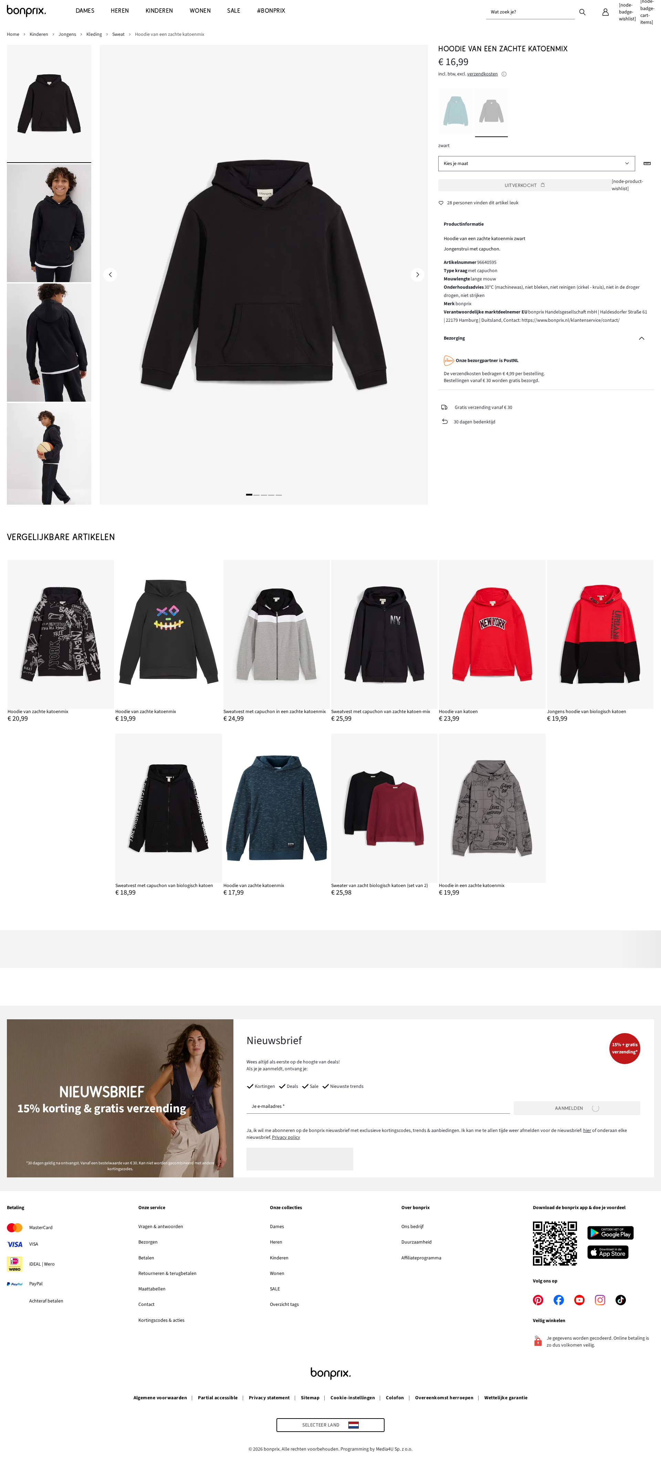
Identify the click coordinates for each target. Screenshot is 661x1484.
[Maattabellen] (647, 164)
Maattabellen (152, 1289)
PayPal (36, 1283)
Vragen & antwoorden (160, 1226)
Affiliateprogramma (421, 1258)
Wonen (277, 1273)
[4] (271, 495)
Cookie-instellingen (352, 1398)
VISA (33, 1244)
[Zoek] (582, 11)
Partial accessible (218, 1398)
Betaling (15, 1208)
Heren (276, 1242)
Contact (146, 1304)
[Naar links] (110, 275)
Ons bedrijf (412, 1226)
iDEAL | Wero (42, 1264)
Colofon (395, 1398)
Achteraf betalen (46, 1301)
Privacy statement (269, 1398)
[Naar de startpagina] (41, 11)
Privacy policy (286, 1137)
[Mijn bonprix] (605, 12)
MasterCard (41, 1227)
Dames (277, 1226)
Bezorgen (148, 1242)
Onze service (151, 1208)
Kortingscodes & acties (161, 1320)
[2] (256, 495)
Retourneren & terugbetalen (167, 1273)
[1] (249, 495)
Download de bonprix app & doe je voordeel (579, 1208)
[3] (264, 495)
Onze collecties (286, 1208)
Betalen (146, 1258)
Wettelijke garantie (505, 1398)
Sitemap (310, 1398)
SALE (275, 1289)
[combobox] (530, 12)
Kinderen (279, 1258)
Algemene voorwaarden (160, 1398)
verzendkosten (482, 74)
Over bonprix (415, 1208)
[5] (278, 495)
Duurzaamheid (416, 1242)
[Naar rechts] (417, 275)
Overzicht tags (284, 1304)
